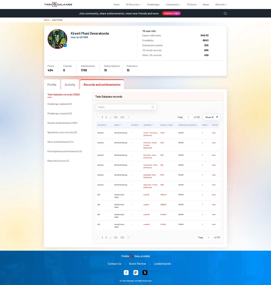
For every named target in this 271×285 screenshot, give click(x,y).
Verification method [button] (187, 125)
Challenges (153, 4)
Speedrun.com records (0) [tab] (62, 132)
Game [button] (116, 125)
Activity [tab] (70, 84)
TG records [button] (132, 4)
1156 (161, 155)
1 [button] (102, 117)
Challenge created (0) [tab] (59, 113)
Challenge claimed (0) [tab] (59, 103)
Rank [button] (204, 125)
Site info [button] (220, 4)
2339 (162, 133)
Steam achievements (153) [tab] (62, 122)
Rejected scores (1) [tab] (58, 160)
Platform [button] (101, 125)
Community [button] (172, 4)
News (206, 4)
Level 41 (146, 204)
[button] (128, 117)
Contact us (114, 263)
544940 (163, 214)
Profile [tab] (51, 84)
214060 (163, 224)
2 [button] (106, 117)
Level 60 (146, 224)
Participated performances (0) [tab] (64, 151)
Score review (137, 263)
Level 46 (146, 214)
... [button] (110, 117)
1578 (162, 175)
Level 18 (146, 195)
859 (161, 165)
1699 (162, 185)
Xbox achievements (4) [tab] (60, 141)
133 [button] (122, 117)
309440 (163, 195)
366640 (163, 204)
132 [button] (116, 117)
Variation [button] (147, 125)
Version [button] (134, 125)
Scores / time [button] (166, 125)
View (214, 133)
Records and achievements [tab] (102, 84)
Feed (116, 4)
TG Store (192, 4)
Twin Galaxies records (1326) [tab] (63, 94)
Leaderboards (162, 263)
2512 (162, 143)
